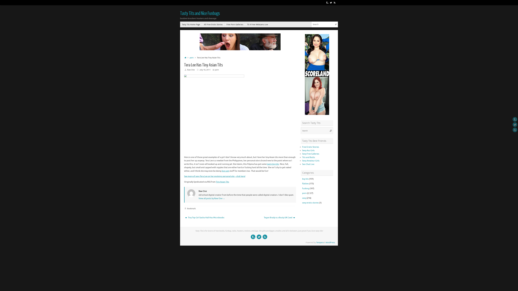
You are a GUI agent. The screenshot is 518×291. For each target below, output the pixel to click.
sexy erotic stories (310, 203)
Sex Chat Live (308, 164)
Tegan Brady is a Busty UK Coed (278, 217)
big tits (305, 179)
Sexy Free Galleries (310, 154)
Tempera (320, 242)
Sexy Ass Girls (308, 150)
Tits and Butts (308, 157)
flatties (305, 183)
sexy (304, 198)
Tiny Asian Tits (222, 182)
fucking (305, 188)
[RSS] (335, 2)
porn (192, 58)
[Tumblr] (327, 2)
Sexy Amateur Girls (310, 161)
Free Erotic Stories (310, 147)
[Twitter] (331, 2)
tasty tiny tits (273, 164)
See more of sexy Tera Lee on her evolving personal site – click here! (214, 176)
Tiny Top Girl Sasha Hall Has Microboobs (206, 217)
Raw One (191, 70)
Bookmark (191, 208)
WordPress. (330, 242)
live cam (225, 171)
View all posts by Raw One (212, 198)
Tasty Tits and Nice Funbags (200, 13)
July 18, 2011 (205, 70)
